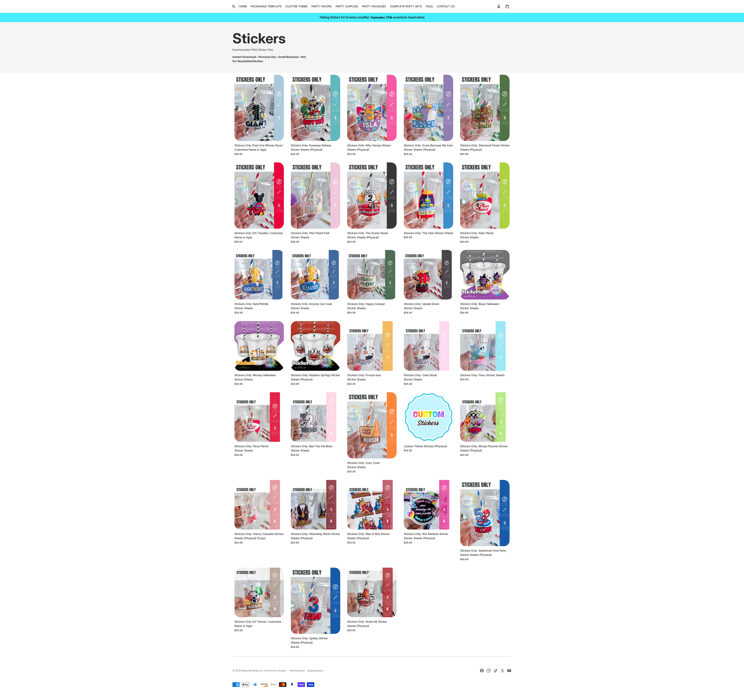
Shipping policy (315, 670)
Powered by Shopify (275, 670)
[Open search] (233, 6)
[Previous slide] (353, 107)
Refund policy (297, 670)
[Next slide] (391, 107)
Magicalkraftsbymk (252, 670)
